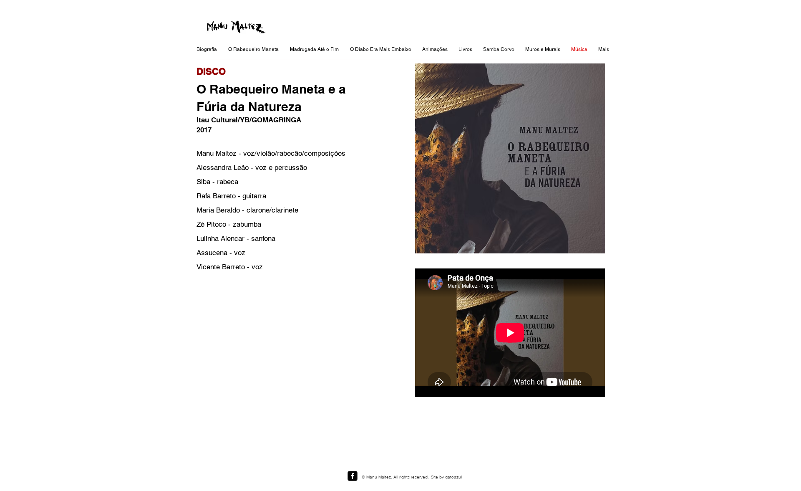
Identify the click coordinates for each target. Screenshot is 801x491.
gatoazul (453, 477)
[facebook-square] (353, 476)
